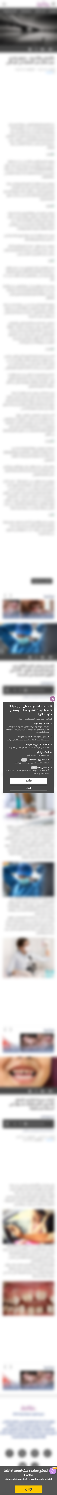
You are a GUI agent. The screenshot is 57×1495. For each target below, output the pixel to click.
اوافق (28, 1489)
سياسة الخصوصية (13, 1479)
